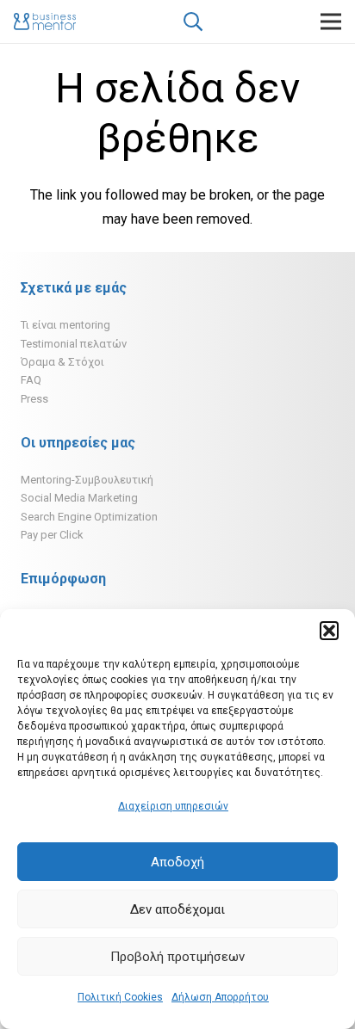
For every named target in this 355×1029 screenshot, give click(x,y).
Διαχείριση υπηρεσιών (173, 806)
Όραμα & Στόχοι (62, 361)
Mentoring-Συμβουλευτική (87, 479)
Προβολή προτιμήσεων (177, 956)
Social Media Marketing (79, 497)
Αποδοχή (177, 862)
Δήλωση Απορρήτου (220, 997)
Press (34, 398)
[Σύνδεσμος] (45, 21)
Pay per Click (52, 534)
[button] (329, 630)
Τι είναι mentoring (65, 324)
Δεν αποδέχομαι (177, 909)
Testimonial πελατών (74, 343)
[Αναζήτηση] (192, 21)
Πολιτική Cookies (120, 997)
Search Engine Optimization (89, 516)
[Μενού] (330, 21)
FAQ (31, 379)
